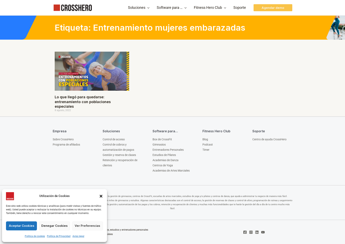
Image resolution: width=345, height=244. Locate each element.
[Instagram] (251, 232)
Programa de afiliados (66, 144)
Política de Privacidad (58, 236)
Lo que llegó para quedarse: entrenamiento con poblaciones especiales (83, 101)
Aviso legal (78, 236)
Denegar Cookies (54, 226)
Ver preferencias (87, 226)
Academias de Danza (165, 160)
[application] (147, 8)
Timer (205, 149)
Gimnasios (159, 144)
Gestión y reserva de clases (119, 155)
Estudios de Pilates (164, 155)
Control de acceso (114, 139)
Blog (205, 139)
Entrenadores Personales (168, 149)
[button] (101, 196)
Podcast (207, 144)
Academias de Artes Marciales (171, 170)
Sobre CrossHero (63, 139)
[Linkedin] (257, 232)
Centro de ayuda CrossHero (269, 139)
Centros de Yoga (163, 165)
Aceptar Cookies (21, 226)
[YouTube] (263, 232)
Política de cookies (35, 236)
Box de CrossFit (162, 139)
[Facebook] (245, 232)
